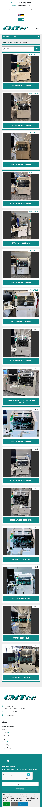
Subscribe (20, 789)
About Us (5, 733)
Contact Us (5, 745)
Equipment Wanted (8, 739)
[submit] (32, 10)
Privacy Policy (6, 748)
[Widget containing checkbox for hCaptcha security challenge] (17, 776)
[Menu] (33, 28)
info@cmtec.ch (23, 5)
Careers (4, 742)
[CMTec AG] (21, 697)
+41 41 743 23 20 (24, 3)
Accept (6, 804)
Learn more (23, 804)
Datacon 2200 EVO (21, 638)
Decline (14, 804)
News (3, 729)
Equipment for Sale (8, 726)
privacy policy (26, 800)
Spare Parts (5, 736)
